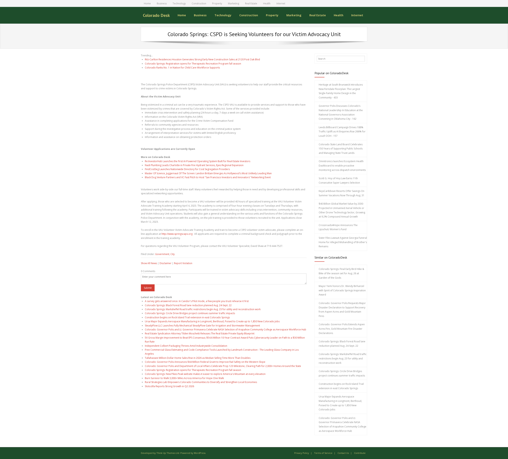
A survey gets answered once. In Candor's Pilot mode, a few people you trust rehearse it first (197, 301)
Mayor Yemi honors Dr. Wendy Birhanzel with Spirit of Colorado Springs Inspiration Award (342, 290)
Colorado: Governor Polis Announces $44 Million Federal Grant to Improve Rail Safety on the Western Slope (205, 362)
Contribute (360, 452)
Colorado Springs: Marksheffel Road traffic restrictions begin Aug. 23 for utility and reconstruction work (203, 309)
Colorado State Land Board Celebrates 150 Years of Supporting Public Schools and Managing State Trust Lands (341, 149)
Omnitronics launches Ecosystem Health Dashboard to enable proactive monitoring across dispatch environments (342, 165)
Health (266, 3)
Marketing (233, 3)
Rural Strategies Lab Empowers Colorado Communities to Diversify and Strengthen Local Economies (201, 382)
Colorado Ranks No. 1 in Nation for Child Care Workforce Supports (182, 67)
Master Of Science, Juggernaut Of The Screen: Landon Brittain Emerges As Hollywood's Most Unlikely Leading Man (208, 173)
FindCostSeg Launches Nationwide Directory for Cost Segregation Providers (187, 169)
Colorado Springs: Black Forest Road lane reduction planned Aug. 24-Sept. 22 (188, 305)
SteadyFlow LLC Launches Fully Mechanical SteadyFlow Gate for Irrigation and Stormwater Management (202, 325)
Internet (280, 3)
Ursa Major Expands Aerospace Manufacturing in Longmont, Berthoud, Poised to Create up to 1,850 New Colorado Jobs (212, 321)
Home (147, 3)
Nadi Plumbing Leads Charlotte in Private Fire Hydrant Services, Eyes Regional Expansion (194, 165)
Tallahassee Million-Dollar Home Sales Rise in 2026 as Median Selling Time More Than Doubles (197, 358)
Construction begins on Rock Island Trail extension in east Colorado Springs (187, 317)
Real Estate (251, 3)
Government (162, 254)
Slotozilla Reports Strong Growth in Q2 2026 (169, 386)
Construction (199, 3)
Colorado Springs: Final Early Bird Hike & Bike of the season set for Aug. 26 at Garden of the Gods (341, 273)
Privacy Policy (301, 452)
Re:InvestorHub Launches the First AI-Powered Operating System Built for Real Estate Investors (197, 161)
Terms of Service (323, 452)
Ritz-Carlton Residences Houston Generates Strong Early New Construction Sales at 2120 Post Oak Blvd (202, 59)
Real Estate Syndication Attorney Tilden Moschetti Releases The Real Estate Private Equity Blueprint (199, 333)
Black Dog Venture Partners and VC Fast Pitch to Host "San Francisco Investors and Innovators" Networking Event (208, 177)
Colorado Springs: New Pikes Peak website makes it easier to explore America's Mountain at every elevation (205, 374)
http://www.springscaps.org (177, 234)
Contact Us (343, 452)
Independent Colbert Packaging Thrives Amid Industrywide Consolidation (186, 345)
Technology (179, 3)
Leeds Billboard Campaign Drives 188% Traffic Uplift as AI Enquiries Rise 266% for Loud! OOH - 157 (342, 132)
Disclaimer (165, 263)
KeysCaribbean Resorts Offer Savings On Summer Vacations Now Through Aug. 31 (341, 193)
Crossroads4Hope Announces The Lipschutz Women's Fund (338, 227)
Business (162, 3)
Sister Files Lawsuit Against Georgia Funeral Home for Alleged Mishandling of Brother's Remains (343, 242)
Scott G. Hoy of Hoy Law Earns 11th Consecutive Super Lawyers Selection (339, 180)
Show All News (149, 263)
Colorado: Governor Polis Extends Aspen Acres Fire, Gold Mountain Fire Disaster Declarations (342, 329)
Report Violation (183, 263)
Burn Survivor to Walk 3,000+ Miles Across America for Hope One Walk (184, 378)
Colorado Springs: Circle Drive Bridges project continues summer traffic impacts (190, 313)
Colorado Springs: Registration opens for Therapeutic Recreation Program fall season (193, 63)
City (172, 254)
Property (217, 3)
